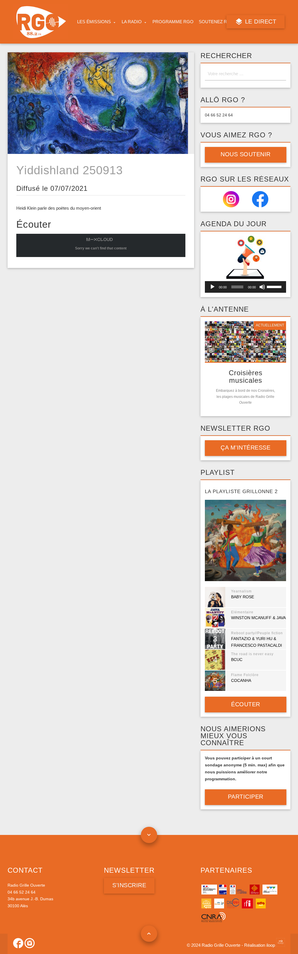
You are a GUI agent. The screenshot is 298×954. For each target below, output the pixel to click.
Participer (245, 796)
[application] (245, 287)
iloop (271, 945)
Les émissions (94, 21)
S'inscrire (129, 885)
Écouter (245, 704)
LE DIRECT (259, 21)
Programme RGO (173, 21)
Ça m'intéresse (245, 447)
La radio (132, 21)
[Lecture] (212, 287)
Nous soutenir (246, 154)
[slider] (275, 286)
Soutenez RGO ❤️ (219, 21)
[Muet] (262, 287)
